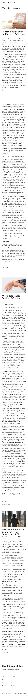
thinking (20, 479)
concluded (16, 109)
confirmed (17, 59)
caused (11, 116)
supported (9, 371)
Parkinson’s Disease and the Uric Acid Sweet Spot (13, 255)
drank (19, 122)
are (16, 476)
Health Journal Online (8, 2)
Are (17, 380)
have (22, 347)
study (9, 569)
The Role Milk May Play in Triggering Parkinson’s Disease (14, 86)
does (5, 471)
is (12, 45)
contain (4, 163)
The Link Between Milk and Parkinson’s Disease (13, 33)
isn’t (5, 323)
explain (14, 196)
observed (16, 204)
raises (23, 444)
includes (7, 61)
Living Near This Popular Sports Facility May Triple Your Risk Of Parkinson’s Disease (13, 533)
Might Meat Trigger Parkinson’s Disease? (12, 297)
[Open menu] (25, 2)
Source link (5, 267)
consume (22, 426)
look (17, 48)
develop (12, 364)
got (14, 111)
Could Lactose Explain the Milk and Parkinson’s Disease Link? (13, 252)
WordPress (23, 693)
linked (20, 56)
